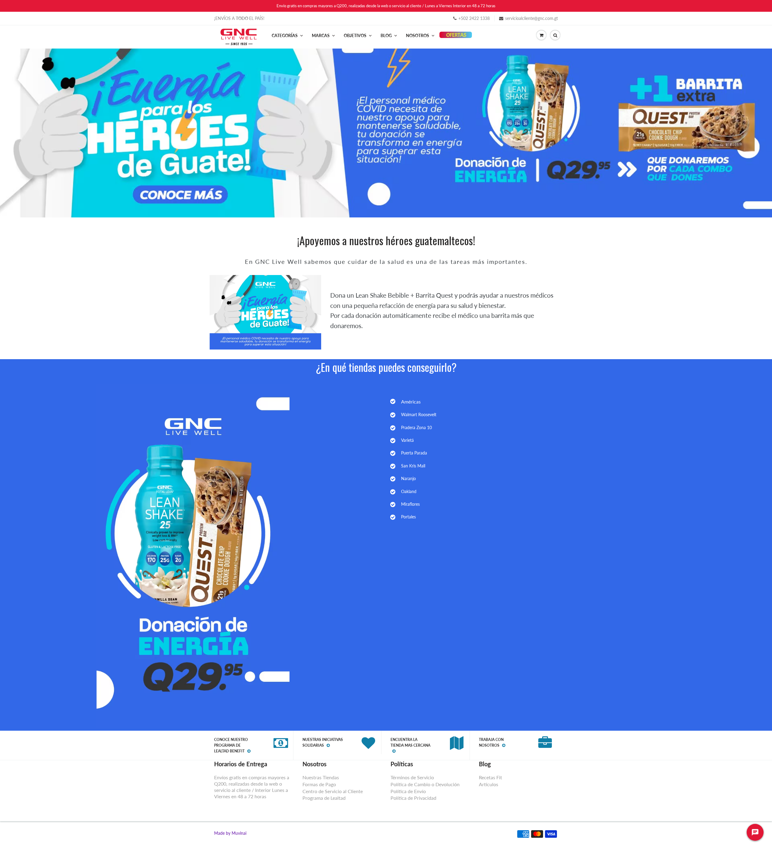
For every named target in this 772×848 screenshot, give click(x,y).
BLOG (386, 35)
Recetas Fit (490, 777)
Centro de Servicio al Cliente (332, 791)
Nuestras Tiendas (320, 777)
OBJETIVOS (355, 35)
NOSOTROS (417, 35)
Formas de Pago (319, 784)
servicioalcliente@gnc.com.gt (531, 18)
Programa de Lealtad (324, 798)
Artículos (488, 784)
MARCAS (321, 35)
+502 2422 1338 (474, 18)
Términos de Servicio (412, 777)
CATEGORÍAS (285, 35)
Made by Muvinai (230, 833)
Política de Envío (408, 791)
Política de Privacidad (413, 798)
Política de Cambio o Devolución (425, 784)
